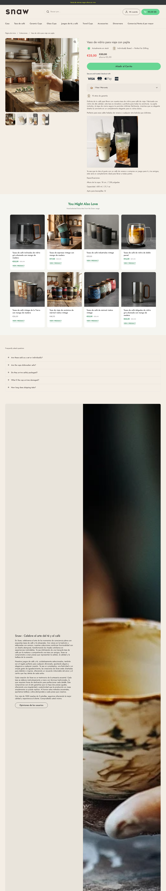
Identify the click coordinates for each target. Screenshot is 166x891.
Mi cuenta (133, 11)
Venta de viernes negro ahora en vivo (83, 2)
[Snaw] (17, 12)
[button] (124, 87)
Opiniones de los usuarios (31, 705)
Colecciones (23, 33)
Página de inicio (10, 33)
